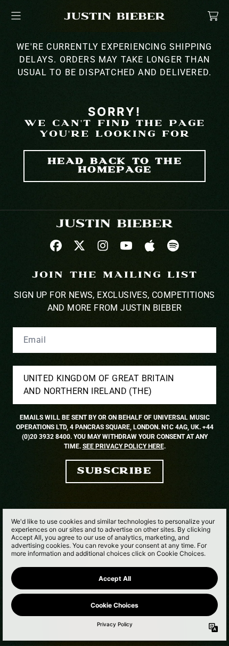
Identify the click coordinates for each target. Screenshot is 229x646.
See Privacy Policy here (123, 446)
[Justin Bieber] (114, 16)
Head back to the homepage (114, 165)
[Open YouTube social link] (126, 245)
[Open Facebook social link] (56, 245)
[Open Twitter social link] (79, 245)
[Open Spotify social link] (173, 245)
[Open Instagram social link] (102, 245)
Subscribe (114, 471)
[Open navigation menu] (16, 16)
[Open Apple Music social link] (149, 245)
